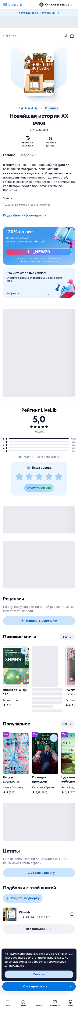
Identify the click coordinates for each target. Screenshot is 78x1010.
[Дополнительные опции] (71, 986)
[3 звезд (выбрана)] (28, 108)
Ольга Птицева (13, 787)
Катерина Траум (43, 787)
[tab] (9, 156)
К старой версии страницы (37, 13)
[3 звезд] (39, 477)
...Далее (19, 965)
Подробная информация (22, 215)
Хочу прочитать (35, 986)
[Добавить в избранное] (65, 35)
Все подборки (37, 929)
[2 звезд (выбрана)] (25, 108)
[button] (39, 73)
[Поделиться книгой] (72, 35)
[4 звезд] (49, 477)
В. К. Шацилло (39, 129)
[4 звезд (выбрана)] (32, 108)
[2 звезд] (29, 477)
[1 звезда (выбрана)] (22, 108)
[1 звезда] (19, 477)
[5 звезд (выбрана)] (35, 108)
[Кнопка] (24, 650)
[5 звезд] (59, 477)
